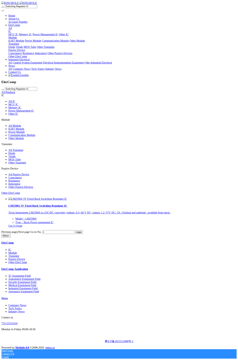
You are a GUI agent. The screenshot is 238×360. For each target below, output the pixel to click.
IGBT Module (16, 128)
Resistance (14, 180)
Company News (17, 305)
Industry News (16, 311)
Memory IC (14, 107)
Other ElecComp (17, 262)
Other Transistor (17, 162)
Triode (12, 156)
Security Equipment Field (22, 282)
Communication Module (21, 135)
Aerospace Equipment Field (23, 291)
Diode (11, 153)
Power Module (16, 131)
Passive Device (16, 259)
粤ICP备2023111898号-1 (119, 341)
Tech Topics (15, 308)
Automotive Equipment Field (24, 278)
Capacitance (15, 177)
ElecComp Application (14, 269)
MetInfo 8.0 (22, 347)
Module (12, 252)
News (4, 298)
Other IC (13, 113)
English (24, 75)
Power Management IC (21, 110)
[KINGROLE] (19, 2)
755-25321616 (9, 323)
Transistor (13, 255)
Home (11, 15)
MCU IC (13, 104)
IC (9, 249)
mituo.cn (50, 347)
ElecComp (7, 242)
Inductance (14, 183)
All (10, 28)
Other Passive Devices (20, 186)
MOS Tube (14, 159)
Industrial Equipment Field (23, 288)
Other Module (16, 138)
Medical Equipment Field (22, 285)
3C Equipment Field (19, 275)
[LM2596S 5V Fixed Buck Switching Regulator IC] (37, 198)
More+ (6, 235)
